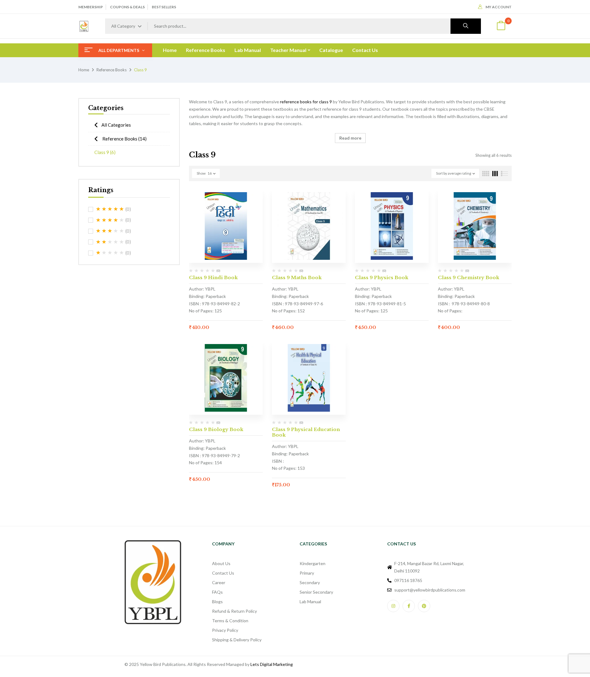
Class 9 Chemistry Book (468, 277)
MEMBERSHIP (90, 7)
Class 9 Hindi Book (213, 277)
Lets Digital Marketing (271, 664)
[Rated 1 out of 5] (110, 252)
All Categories (116, 125)
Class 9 (105, 152)
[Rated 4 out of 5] (110, 220)
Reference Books (111, 69)
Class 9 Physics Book (381, 277)
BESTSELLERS (164, 7)
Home (83, 69)
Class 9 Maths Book (297, 277)
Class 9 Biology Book (216, 429)
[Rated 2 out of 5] (110, 242)
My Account (499, 7)
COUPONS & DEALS (127, 7)
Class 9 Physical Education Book (306, 432)
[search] (465, 26)
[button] (500, 26)
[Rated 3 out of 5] (110, 230)
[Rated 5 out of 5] (110, 209)
